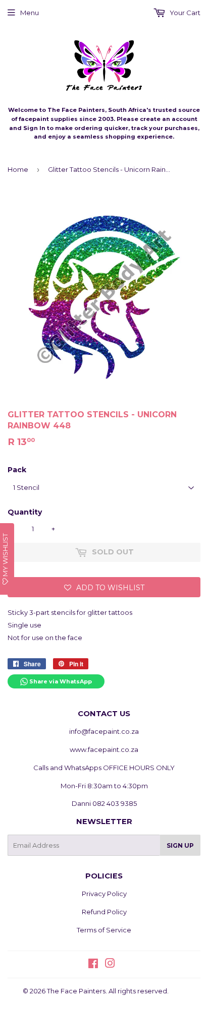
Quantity (25, 512)
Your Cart (184, 13)
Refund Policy (104, 912)
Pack (17, 469)
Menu (29, 13)
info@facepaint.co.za (104, 731)
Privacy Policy (104, 894)
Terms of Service (104, 930)
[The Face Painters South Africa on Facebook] (93, 965)
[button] (104, 587)
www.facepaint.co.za (104, 749)
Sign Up (180, 845)
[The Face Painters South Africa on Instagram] (110, 965)
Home (18, 169)
